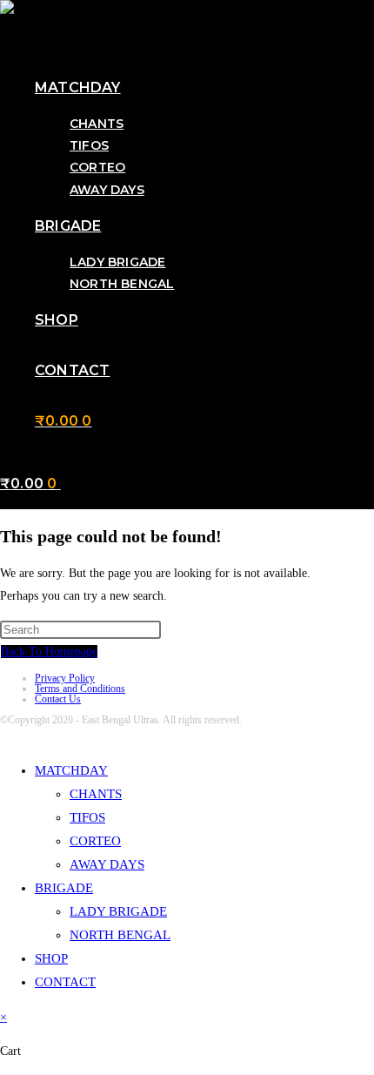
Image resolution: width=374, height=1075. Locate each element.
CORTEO (95, 841)
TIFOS (87, 817)
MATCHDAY (71, 770)
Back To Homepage (49, 651)
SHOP (51, 958)
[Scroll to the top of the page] (5, 735)
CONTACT (65, 982)
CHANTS (96, 794)
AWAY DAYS (107, 864)
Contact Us (58, 699)
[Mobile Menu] (66, 483)
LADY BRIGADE (118, 911)
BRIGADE (64, 888)
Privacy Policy (65, 678)
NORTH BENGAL (120, 935)
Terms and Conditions (80, 688)
